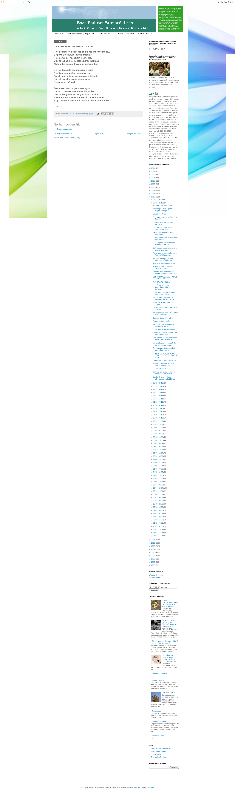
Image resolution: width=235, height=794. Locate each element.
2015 (153, 197)
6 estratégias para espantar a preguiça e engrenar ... (163, 210)
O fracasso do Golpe (160, 369)
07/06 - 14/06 (158, 466)
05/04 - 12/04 (158, 494)
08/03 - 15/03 (158, 507)
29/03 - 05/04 (158, 498)
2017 (153, 190)
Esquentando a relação (161, 321)
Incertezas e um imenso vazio (164, 263)
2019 (153, 184)
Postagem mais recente (63, 134)
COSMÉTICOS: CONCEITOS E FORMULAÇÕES (168, 657)
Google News (156, 754)
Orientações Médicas (158, 757)
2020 (153, 181)
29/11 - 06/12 (158, 389)
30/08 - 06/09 (158, 431)
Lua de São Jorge (159, 214)
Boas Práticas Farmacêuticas (161, 749)
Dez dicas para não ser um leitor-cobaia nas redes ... (165, 334)
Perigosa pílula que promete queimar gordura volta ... (163, 364)
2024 (153, 168)
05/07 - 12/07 (158, 453)
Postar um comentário (65, 129)
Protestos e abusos (159, 736)
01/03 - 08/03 (158, 510)
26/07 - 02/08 (158, 447)
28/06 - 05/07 (158, 456)
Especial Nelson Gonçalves (163, 318)
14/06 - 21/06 (158, 463)
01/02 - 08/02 (158, 523)
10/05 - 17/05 (158, 478)
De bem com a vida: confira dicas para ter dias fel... (165, 249)
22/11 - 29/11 (158, 392)
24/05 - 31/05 (158, 472)
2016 (153, 194)
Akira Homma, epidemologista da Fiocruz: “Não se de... (165, 254)
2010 (153, 553)
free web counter (155, 577)
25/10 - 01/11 (158, 405)
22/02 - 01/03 (158, 513)
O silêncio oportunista (159, 674)
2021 (153, 178)
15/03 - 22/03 (158, 504)
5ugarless (133, 787)
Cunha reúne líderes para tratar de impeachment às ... (165, 349)
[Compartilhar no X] (107, 113)
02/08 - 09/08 (158, 443)
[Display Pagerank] (153, 94)
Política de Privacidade (126, 34)
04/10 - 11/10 (158, 415)
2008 (153, 559)
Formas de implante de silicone (164, 360)
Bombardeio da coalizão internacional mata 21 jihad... (164, 378)
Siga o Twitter (90, 34)
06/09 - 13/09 (158, 428)
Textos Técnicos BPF (106, 34)
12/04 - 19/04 (158, 491)
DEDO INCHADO (168, 693)
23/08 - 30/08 (158, 434)
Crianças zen (157, 711)
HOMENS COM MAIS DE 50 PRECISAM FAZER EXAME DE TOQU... (165, 355)
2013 (153, 543)
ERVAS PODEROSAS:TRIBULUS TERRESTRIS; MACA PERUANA (170, 604)
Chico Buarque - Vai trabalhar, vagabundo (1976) (164, 293)
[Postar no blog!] (104, 113)
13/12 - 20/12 (158, 383)
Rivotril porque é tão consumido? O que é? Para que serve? (165, 642)
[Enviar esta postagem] (98, 113)
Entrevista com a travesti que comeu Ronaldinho (163, 267)
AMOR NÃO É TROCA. (161, 282)
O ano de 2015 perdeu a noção (164, 329)
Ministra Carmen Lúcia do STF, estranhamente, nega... (164, 344)
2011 (153, 549)
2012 (153, 546)
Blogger (151, 787)
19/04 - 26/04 (158, 488)
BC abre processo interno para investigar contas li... (164, 244)
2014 (153, 540)
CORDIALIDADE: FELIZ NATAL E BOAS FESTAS (165, 278)
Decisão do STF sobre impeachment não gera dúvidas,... (162, 287)
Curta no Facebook (75, 34)
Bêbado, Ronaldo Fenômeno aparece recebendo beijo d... (164, 273)
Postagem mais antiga (134, 134)
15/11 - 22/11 (158, 396)
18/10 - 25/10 (158, 408)
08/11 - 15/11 (158, 399)
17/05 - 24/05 (158, 475)
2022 (153, 175)
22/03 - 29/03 (158, 501)
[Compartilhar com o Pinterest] (112, 113)
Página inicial (59, 34)
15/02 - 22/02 (158, 517)
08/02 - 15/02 (158, 520)
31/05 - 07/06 (158, 469)
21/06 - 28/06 (158, 459)
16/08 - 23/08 (158, 437)
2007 (153, 562)
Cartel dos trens (158, 680)
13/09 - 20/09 (158, 424)
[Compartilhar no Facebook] (110, 113)
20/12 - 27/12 (158, 203)
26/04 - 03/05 (158, 485)
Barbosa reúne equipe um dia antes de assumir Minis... (164, 373)
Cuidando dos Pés (159, 721)
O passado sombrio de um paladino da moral (162, 228)
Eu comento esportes (158, 752)
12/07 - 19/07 (158, 450)
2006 (153, 565)
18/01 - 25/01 (158, 529)
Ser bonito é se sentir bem (162, 206)
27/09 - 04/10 (158, 418)
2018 (153, 187)
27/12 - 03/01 (158, 200)
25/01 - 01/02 (158, 526)
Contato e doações (145, 34)
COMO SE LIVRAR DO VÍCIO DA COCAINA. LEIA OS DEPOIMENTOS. (169, 624)
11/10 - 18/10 (158, 412)
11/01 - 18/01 (158, 533)
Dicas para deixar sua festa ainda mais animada (165, 239)
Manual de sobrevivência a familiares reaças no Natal (163, 298)
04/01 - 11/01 (158, 536)
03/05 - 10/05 (158, 482)
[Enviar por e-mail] (102, 113)
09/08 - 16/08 (158, 440)
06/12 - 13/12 (158, 386)
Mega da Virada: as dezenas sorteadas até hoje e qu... (163, 259)
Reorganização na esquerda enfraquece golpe (163, 325)
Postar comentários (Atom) (70, 138)
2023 (153, 171)
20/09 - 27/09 (158, 421)
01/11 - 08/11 (158, 402)
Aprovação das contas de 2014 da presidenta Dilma (165, 314)
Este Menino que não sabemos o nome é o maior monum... (165, 339)
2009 (153, 556)
